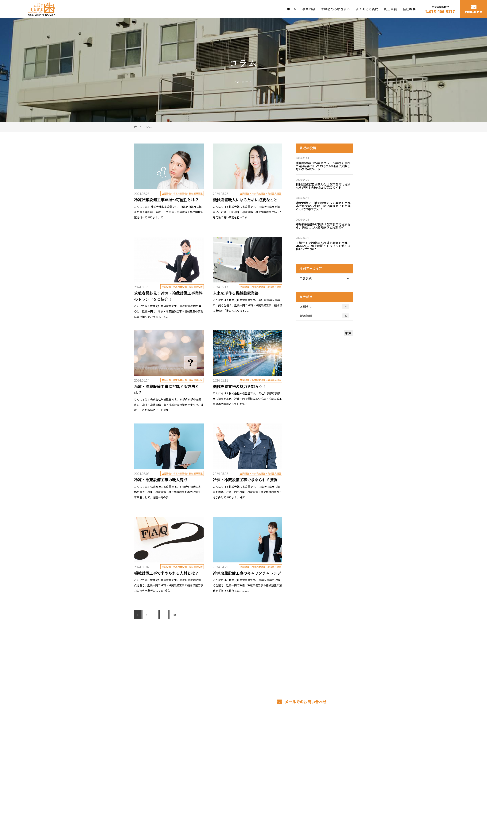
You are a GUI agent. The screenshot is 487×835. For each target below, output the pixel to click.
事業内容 (308, 9)
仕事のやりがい (277, 746)
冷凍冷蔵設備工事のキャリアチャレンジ (247, 573)
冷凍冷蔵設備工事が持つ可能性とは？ (166, 200)
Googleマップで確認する (153, 790)
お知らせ (323, 306)
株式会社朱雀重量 (148, 745)
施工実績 (390, 9)
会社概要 (409, 9)
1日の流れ (229, 763)
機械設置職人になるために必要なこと (245, 200)
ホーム (292, 9)
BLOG (315, 763)
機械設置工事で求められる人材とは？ (166, 573)
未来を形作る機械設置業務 (236, 293)
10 (174, 614)
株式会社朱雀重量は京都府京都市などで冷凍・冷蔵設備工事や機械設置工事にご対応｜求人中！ (190, 814)
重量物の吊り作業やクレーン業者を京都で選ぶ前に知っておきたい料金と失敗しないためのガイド (323, 166)
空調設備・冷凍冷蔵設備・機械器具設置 (182, 193)
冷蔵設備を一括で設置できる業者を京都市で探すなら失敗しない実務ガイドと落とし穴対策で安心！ (323, 206)
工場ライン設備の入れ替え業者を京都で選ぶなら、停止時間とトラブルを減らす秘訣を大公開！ (323, 245)
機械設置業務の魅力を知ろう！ (239, 387)
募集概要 (272, 763)
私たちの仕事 (231, 758)
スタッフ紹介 (275, 758)
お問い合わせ (473, 12)
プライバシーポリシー (337, 814)
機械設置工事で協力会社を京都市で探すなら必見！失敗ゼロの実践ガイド (323, 186)
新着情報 (323, 315)
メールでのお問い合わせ (305, 701)
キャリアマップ (277, 752)
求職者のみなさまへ (335, 9)
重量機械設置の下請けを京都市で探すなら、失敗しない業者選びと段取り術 (323, 226)
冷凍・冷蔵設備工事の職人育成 (160, 480)
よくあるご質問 (367, 9)
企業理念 (317, 758)
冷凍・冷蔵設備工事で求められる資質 (245, 480)
